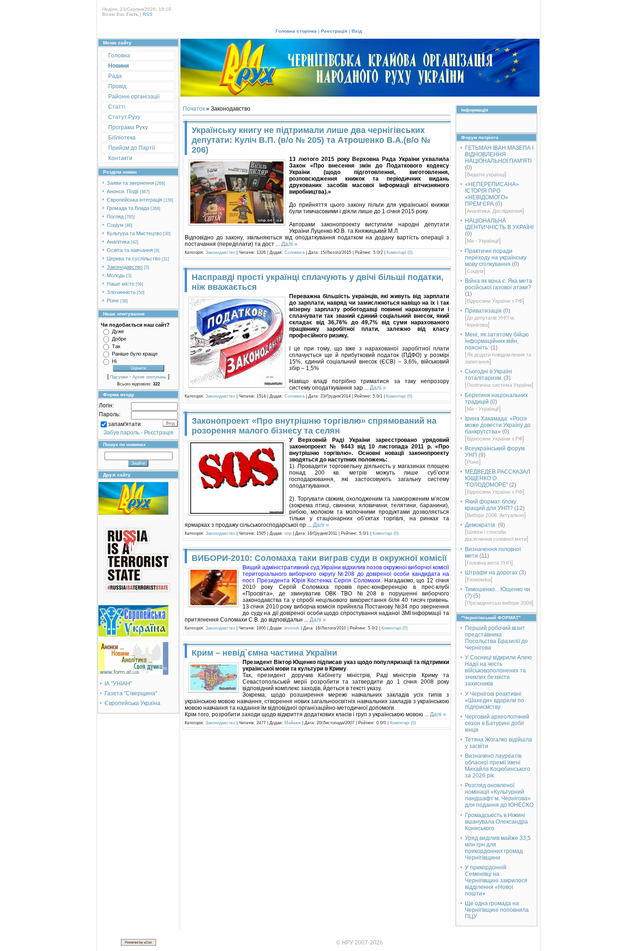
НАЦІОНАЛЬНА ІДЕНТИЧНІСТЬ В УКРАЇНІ (499, 224)
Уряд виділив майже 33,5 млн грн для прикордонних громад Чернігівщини (498, 848)
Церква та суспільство (133, 258)
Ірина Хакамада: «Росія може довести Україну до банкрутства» (498, 425)
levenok (291, 628)
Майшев (292, 722)
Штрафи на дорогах (491, 572)
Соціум (115, 225)
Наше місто (120, 284)
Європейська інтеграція (134, 200)
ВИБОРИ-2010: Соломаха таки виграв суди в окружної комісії (319, 558)
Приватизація (483, 311)
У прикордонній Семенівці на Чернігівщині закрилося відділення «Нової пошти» (496, 880)
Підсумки (119, 377)
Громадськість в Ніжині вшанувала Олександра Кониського (496, 822)
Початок (194, 108)
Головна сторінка (296, 31)
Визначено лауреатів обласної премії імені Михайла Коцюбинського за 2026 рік (497, 766)
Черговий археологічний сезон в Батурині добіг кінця (497, 723)
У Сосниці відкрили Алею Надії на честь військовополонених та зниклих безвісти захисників (498, 670)
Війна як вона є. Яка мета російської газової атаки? (498, 284)
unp (287, 533)
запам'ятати (124, 424)
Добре (119, 339)
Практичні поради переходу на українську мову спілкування (495, 257)
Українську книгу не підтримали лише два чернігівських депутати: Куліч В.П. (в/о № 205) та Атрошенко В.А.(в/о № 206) (311, 140)
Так (116, 346)
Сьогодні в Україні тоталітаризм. (488, 374)
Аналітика (118, 242)
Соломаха (294, 252)
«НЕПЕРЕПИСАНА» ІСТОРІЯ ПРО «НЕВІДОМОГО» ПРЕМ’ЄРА (492, 194)
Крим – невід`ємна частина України (264, 652)
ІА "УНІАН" (118, 683)
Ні (114, 361)
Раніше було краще (135, 354)
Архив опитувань (149, 377)
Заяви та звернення (130, 183)
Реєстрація (334, 31)
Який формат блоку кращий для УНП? (490, 504)
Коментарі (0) (400, 252)
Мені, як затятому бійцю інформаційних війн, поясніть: (497, 341)
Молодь (116, 275)
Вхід (357, 31)
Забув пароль (121, 432)
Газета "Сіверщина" (130, 693)
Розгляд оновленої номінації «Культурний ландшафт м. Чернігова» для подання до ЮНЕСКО (499, 795)
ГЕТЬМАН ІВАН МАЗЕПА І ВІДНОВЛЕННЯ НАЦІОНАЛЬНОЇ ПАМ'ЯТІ (499, 154)
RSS (147, 14)
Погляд (115, 216)
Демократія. (481, 525)
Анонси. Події (122, 191)
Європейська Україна (132, 703)
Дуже (118, 331)
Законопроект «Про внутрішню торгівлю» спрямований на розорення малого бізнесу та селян (314, 425)
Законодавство (125, 267)
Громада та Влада (128, 208)
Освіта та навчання (130, 250)
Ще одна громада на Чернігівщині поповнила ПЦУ (497, 910)
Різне (113, 300)
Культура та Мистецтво (134, 233)
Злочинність (121, 292)
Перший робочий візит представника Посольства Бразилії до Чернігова (496, 638)
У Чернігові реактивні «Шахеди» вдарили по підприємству (494, 700)
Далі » (289, 244)
